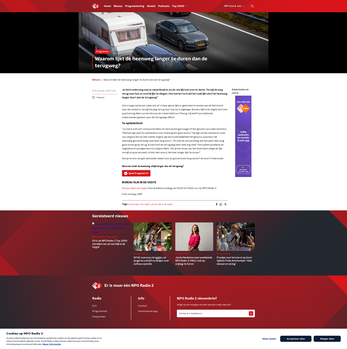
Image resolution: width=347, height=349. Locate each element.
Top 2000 (178, 6)
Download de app (148, 311)
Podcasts (163, 6)
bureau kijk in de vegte (139, 204)
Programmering (134, 6)
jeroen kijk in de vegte (162, 204)
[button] (252, 6)
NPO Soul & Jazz (233, 6)
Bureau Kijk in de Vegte (134, 188)
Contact (142, 306)
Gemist (151, 6)
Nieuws (118, 6)
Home (107, 6)
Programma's (99, 311)
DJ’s (94, 306)
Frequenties (98, 316)
